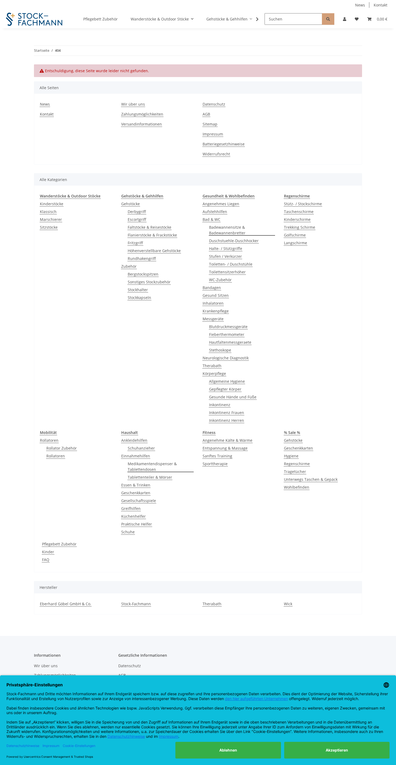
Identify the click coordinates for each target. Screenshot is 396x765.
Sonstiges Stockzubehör (149, 281)
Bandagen (212, 287)
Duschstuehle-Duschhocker (234, 240)
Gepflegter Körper (225, 389)
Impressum (213, 134)
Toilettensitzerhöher (227, 271)
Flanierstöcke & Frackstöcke (152, 235)
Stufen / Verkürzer (225, 256)
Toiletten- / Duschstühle (230, 264)
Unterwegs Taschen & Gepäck (311, 479)
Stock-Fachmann (136, 603)
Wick (288, 603)
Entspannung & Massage (225, 448)
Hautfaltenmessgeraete (230, 342)
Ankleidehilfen (134, 440)
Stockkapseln (139, 297)
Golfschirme (295, 235)
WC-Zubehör (220, 279)
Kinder (48, 551)
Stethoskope (220, 350)
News (360, 5)
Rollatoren (49, 440)
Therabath (212, 365)
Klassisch (48, 211)
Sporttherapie (215, 463)
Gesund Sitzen (216, 295)
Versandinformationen (141, 124)
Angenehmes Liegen (221, 203)
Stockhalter (138, 289)
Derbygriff (137, 211)
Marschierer (51, 219)
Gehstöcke (130, 203)
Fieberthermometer (226, 334)
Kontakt (380, 5)
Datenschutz (214, 104)
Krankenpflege (216, 311)
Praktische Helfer (136, 524)
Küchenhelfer (133, 516)
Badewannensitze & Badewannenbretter (227, 230)
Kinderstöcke (51, 203)
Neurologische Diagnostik (226, 357)
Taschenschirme (299, 211)
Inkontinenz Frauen (226, 412)
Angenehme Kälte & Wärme (227, 440)
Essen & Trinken (135, 485)
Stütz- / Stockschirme (303, 203)
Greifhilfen (131, 508)
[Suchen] (328, 19)
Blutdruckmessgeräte (228, 326)
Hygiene (291, 455)
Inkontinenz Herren (226, 420)
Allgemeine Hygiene (227, 381)
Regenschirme (297, 463)
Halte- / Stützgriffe (225, 248)
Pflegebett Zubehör (59, 544)
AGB (206, 114)
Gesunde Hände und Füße (232, 396)
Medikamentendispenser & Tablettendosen (152, 466)
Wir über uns (133, 104)
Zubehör (129, 266)
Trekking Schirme (299, 227)
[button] (344, 19)
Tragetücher (295, 471)
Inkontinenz (219, 404)
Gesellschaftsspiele (138, 500)
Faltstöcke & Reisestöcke (149, 227)
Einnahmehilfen (135, 455)
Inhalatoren (213, 303)
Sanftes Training (217, 455)
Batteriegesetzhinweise (224, 144)
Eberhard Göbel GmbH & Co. (65, 603)
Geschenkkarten (135, 492)
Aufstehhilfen (215, 211)
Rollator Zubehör (61, 448)
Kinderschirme (297, 219)
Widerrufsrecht (216, 154)
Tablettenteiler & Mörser (150, 477)
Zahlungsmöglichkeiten (142, 114)
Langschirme (295, 242)
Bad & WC (211, 219)
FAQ (45, 559)
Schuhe (128, 531)
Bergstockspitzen (143, 274)
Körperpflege (214, 373)
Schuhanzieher (141, 448)
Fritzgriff (135, 242)
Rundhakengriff (142, 258)
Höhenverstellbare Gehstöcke (154, 250)
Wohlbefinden (296, 487)
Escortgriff (137, 219)
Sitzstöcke (49, 227)
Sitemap (210, 124)
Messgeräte (213, 318)
